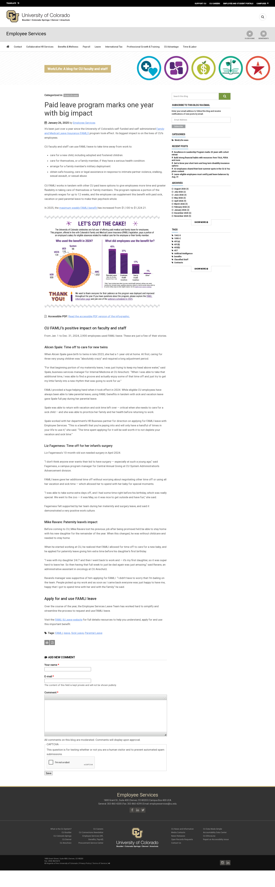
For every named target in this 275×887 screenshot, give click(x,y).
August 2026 (180, 189)
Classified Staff (181, 259)
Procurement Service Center (90, 843)
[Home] (38, 21)
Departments (263, 38)
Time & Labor (190, 46)
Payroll (86, 46)
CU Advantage (171, 46)
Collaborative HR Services (39, 46)
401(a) (177, 241)
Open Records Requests (182, 839)
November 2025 (181, 216)
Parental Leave (93, 633)
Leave (98, 46)
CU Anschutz (65, 843)
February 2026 (180, 207)
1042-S (177, 235)
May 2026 (178, 198)
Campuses (261, 3)
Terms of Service (99, 863)
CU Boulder (66, 832)
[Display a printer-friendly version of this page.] (46, 642)
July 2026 (178, 192)
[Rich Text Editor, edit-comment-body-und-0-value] (106, 716)
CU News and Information (182, 829)
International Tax (113, 46)
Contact (18, 46)
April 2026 (178, 201)
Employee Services (84, 122)
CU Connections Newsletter (91, 832)
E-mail (49, 676)
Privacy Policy (85, 863)
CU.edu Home (249, 38)
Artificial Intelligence (183, 253)
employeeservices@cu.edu (163, 803)
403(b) (177, 247)
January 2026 (180, 210)
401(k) (177, 244)
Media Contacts (178, 832)
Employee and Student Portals (238, 3)
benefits (178, 256)
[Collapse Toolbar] (164, 699)
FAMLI (59, 633)
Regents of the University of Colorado (62, 863)
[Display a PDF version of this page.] (52, 642)
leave (67, 633)
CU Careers (214, 3)
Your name (51, 664)
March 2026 (179, 204)
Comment (51, 692)
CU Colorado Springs (62, 836)
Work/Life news (71, 95)
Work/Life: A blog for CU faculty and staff (78, 69)
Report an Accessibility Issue (216, 839)
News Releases (178, 836)
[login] (109, 863)
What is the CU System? (60, 829)
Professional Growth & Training (143, 46)
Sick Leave (77, 633)
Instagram (222, 862)
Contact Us (176, 843)
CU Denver (66, 839)
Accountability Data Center (215, 832)
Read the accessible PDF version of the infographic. (99, 316)
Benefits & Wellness (68, 46)
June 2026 (179, 195)
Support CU (200, 3)
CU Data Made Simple (212, 829)
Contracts (178, 262)
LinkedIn (227, 862)
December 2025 (181, 213)
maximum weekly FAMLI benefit (78, 207)
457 (176, 250)
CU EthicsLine (209, 836)
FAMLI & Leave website (68, 619)
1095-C (177, 238)
